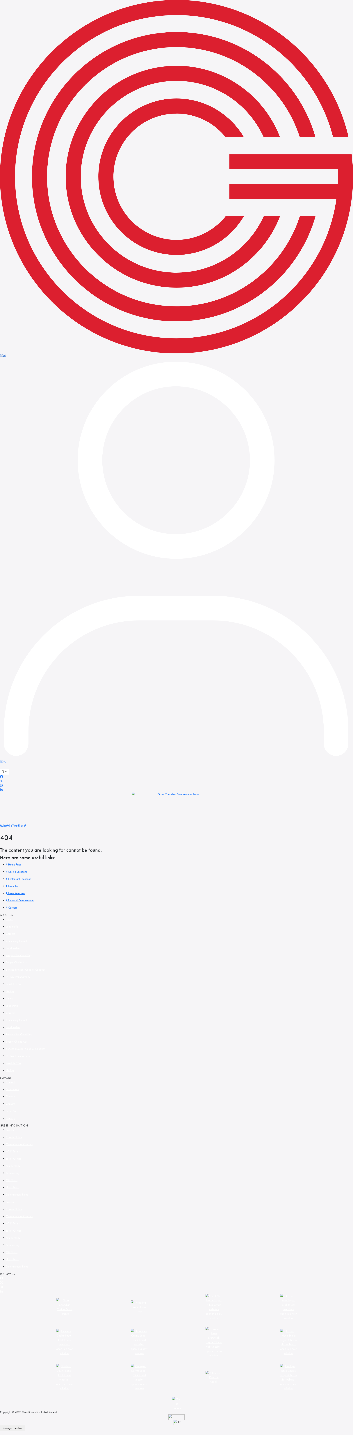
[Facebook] (1, 776)
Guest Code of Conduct (19, 1144)
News (9, 919)
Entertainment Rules (17, 1194)
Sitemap (10, 1096)
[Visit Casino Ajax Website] (288, 1306)
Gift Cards (11, 1180)
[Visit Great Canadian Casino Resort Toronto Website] (64, 1306)
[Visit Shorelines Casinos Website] (139, 1342)
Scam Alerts (12, 1089)
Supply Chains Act (16, 962)
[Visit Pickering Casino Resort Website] (139, 1306)
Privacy (10, 1130)
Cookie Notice (14, 1137)
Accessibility (12, 1173)
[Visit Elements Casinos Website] (64, 1342)
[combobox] (4, 772)
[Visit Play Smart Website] (176, 1417)
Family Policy (13, 1166)
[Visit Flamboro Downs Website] (64, 1377)
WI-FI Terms (13, 1151)
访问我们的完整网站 (13, 826)
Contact (10, 1082)
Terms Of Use (14, 1158)
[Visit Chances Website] (214, 1377)
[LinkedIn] (1, 790)
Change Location (12, 1428)
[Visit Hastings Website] (288, 1377)
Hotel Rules (12, 1187)
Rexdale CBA (13, 984)
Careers (10, 933)
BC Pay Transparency (18, 977)
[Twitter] (1, 781)
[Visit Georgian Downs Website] (139, 1377)
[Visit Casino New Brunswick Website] (214, 1342)
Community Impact (16, 941)
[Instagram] (1, 785)
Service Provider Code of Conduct (25, 969)
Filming (10, 991)
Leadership (12, 926)
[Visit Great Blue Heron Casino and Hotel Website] (214, 1306)
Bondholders (13, 948)
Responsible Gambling (18, 955)
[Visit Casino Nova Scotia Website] (288, 1342)
